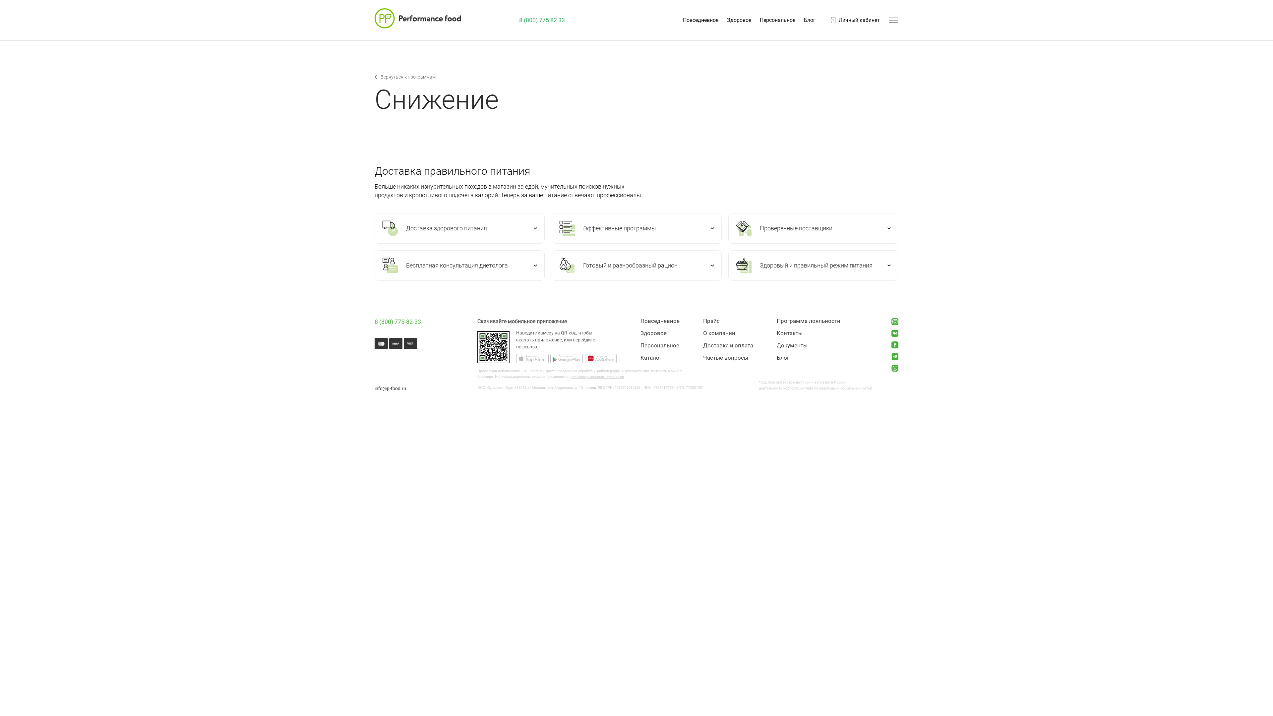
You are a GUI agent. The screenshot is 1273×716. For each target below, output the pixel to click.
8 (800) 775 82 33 (542, 20)
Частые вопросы (725, 358)
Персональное (777, 20)
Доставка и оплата (728, 345)
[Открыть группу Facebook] (894, 344)
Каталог (651, 358)
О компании (719, 333)
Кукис (615, 371)
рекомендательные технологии (597, 377)
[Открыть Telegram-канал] (894, 356)
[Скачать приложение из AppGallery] (600, 359)
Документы (792, 345)
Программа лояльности (808, 321)
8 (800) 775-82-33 (398, 321)
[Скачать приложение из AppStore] (532, 359)
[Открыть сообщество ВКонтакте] (894, 333)
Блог (810, 20)
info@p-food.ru (390, 388)
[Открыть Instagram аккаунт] (894, 321)
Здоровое (739, 20)
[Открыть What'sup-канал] (894, 368)
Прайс (711, 321)
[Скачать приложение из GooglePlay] (566, 359)
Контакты (790, 333)
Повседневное (700, 20)
